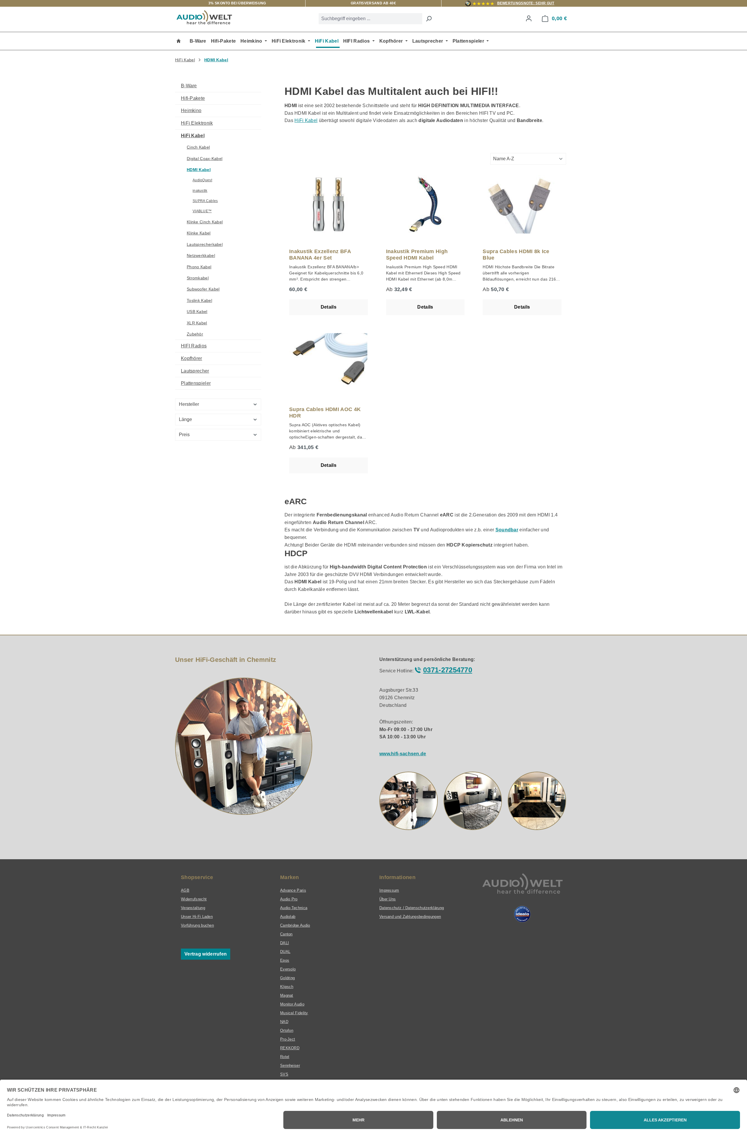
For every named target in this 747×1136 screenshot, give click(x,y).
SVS (284, 1074)
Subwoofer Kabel (203, 289)
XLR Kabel (197, 323)
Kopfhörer (191, 358)
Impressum (389, 890)
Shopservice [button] (197, 877)
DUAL (285, 951)
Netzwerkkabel (201, 255)
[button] (408, 801)
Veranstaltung (193, 908)
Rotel (284, 1057)
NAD (284, 1022)
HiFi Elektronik (197, 123)
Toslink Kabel (199, 300)
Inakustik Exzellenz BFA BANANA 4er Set (320, 254)
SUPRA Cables (205, 201)
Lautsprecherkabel (205, 244)
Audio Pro (289, 899)
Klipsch (286, 986)
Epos (284, 960)
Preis (184, 434)
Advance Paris (293, 890)
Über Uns (387, 899)
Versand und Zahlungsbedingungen (410, 916)
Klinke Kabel (199, 233)
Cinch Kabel (198, 147)
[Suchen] (428, 18)
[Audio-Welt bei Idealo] (522, 914)
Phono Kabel (199, 267)
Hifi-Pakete (193, 98)
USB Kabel (197, 311)
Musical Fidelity (294, 1013)
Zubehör (195, 334)
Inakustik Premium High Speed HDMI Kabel (417, 254)
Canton (286, 934)
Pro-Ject (287, 1039)
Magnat (286, 995)
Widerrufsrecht (194, 899)
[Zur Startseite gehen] (204, 17)
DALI (284, 943)
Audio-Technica (293, 908)
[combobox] (370, 18)
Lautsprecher (195, 370)
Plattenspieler (196, 383)
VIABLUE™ (202, 211)
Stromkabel (198, 278)
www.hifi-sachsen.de (402, 753)
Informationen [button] (397, 877)
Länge (185, 419)
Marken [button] (289, 877)
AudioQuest (202, 180)
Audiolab (287, 916)
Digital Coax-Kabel (204, 158)
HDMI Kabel (199, 169)
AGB (185, 890)
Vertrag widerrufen (205, 953)
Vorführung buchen (197, 925)
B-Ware (189, 85)
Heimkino (191, 110)
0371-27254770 (447, 670)
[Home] (178, 41)
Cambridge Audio (295, 925)
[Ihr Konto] (529, 18)
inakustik (200, 191)
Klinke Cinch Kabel (205, 222)
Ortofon (286, 1030)
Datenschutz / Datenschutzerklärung (411, 908)
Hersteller (189, 404)
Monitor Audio (292, 1004)
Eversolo (288, 969)
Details (328, 307)
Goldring (287, 978)
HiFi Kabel (193, 135)
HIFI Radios (194, 345)
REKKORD (289, 1048)
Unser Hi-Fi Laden (197, 916)
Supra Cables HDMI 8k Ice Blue (516, 254)
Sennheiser (290, 1065)
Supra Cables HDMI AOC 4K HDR (325, 412)
